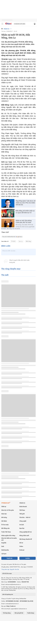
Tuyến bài (9, 558)
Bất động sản (5, 528)
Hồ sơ (21, 543)
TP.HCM (13, 241)
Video (21, 546)
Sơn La (21, 241)
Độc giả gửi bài (19, 613)
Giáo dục (4, 514)
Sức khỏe (4, 521)
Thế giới (22, 514)
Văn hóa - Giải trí (24, 517)
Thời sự (3, 506)
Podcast (21, 550)
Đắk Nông (28, 241)
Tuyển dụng (30, 613)
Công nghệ (22, 521)
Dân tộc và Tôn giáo (7, 510)
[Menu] (2, 24)
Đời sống (4, 517)
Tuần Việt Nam (6, 532)
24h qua (3, 553)
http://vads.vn (11, 606)
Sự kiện (27, 558)
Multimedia (5, 550)
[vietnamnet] (8, 25)
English (3, 543)
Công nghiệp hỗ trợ (25, 532)
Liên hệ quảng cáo (7, 594)
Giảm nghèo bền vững (8, 535)
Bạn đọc (21, 528)
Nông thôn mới (24, 535)
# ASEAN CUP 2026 (19, 24)
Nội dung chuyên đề (25, 539)
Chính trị (6, 28)
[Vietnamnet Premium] (5, 503)
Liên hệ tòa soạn (7, 573)
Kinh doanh (23, 506)
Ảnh (2, 546)
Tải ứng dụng (7, 613)
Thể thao (22, 510)
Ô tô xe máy (5, 524)
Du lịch (21, 524)
